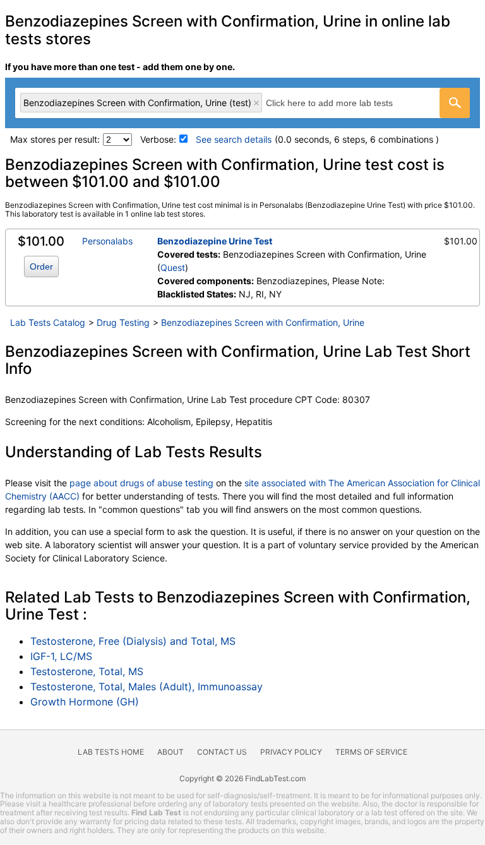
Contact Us (222, 752)
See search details (234, 139)
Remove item (256, 103)
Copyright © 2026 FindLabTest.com (242, 778)
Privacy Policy (291, 752)
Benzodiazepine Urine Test (214, 241)
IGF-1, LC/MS (61, 656)
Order (41, 266)
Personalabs (107, 241)
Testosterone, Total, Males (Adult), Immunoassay (146, 686)
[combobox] (242, 103)
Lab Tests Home (111, 752)
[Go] (455, 103)
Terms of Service (371, 752)
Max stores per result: (55, 139)
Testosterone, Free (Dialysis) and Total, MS (133, 641)
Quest (172, 267)
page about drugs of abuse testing (141, 482)
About (170, 752)
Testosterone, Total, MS (86, 671)
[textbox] (343, 102)
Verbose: (158, 139)
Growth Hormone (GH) (84, 701)
